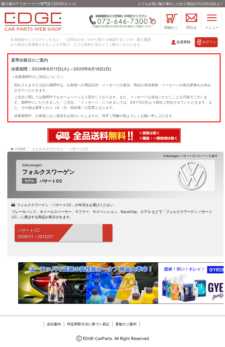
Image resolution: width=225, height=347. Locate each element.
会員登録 (183, 42)
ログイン (209, 42)
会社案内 (54, 324)
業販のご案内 (126, 324)
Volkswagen (32, 165)
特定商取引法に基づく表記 (88, 324)
